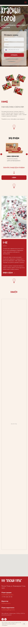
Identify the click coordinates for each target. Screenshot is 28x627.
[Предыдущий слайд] (1, 595)
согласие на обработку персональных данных (14, 280)
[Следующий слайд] (27, 595)
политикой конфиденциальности (14, 282)
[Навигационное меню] (25, 2)
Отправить (14, 275)
